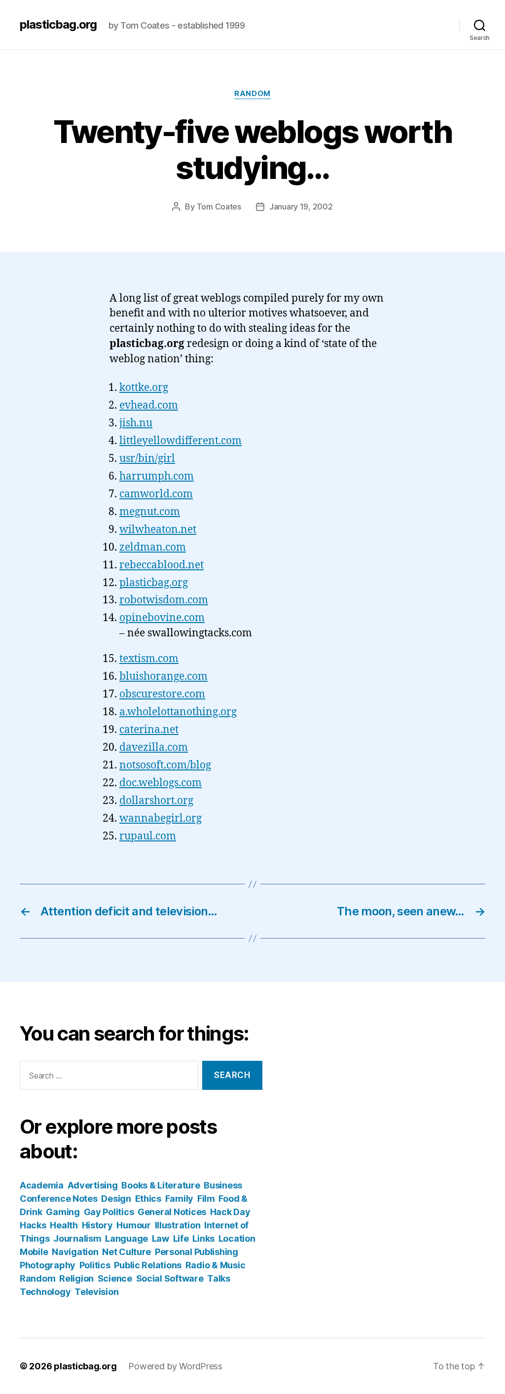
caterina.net (149, 729)
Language (126, 1238)
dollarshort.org (156, 800)
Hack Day (230, 1212)
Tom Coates (219, 206)
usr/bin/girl (147, 458)
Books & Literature (160, 1185)
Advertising (93, 1185)
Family (179, 1198)
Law (160, 1238)
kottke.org (143, 387)
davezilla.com (153, 747)
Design (116, 1198)
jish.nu (135, 423)
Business (223, 1185)
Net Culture (126, 1252)
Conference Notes (59, 1198)
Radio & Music (215, 1265)
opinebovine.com (162, 618)
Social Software (170, 1278)
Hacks (33, 1225)
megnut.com (149, 512)
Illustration (178, 1225)
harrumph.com (156, 476)
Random (252, 93)
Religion (76, 1278)
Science (115, 1278)
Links (203, 1238)
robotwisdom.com (163, 600)
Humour (133, 1225)
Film (206, 1198)
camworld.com (156, 494)
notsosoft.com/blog (165, 765)
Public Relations (147, 1265)
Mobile (34, 1252)
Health (63, 1225)
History (97, 1225)
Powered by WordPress (175, 1366)
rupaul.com (147, 836)
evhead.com (148, 405)
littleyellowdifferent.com (180, 441)
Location (236, 1238)
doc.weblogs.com (160, 783)
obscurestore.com (162, 694)
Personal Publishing (196, 1252)
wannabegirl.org (160, 818)
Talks (218, 1278)
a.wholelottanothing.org (178, 712)
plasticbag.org (58, 25)
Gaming (62, 1212)
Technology (45, 1292)
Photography (47, 1265)
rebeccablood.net (161, 565)
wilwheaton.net (157, 529)
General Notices (172, 1212)
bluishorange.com (163, 676)
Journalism (77, 1238)
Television (96, 1292)
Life (181, 1238)
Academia (42, 1185)
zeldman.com (152, 547)
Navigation (75, 1252)
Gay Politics (109, 1212)
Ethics (148, 1198)
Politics (94, 1265)
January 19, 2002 (301, 206)
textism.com (149, 658)
